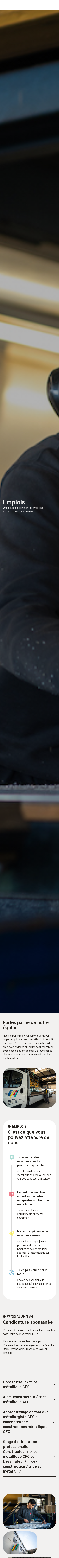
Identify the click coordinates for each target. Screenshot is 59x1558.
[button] (5, 5)
